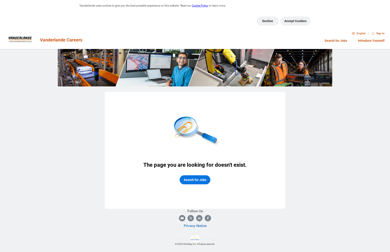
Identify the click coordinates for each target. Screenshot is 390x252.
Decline (267, 21)
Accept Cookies (295, 21)
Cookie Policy (200, 5)
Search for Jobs (336, 40)
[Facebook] (208, 218)
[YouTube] (182, 218)
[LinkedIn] (199, 218)
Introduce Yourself (371, 40)
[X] (191, 218)
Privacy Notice (195, 226)
